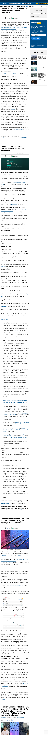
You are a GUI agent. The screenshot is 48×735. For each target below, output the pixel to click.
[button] (47, 6)
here (4, 699)
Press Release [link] (15, 15)
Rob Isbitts (14, 692)
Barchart (6, 525)
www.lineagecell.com (18, 129)
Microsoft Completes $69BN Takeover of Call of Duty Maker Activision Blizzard (16, 429)
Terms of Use (33, 45)
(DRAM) (4, 555)
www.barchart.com (6, 627)
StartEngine (3, 266)
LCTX (26, 21)
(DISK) (19, 555)
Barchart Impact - (4, 153)
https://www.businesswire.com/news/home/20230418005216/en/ (15, 137)
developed (13, 109)
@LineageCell (13, 130)
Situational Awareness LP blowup (16, 585)
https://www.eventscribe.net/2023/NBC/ (9, 73)
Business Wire (3, 15)
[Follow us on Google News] (14, 18)
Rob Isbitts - (3, 525)
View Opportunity (4, 319)
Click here (16, 330)
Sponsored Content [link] (20, 153)
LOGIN (36, 3)
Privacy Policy (39, 45)
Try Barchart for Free (43, 3)
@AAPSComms (22, 75)
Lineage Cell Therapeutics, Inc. (7, 21)
